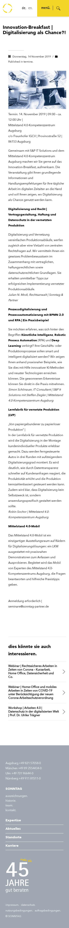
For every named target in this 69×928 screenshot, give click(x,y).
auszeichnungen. (17, 796)
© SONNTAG (13, 916)
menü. (45, 8)
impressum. (12, 905)
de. (24, 8)
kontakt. (11, 810)
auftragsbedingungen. (48, 910)
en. (30, 8)
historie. (11, 800)
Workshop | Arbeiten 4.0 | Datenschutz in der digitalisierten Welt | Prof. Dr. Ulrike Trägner (33, 712)
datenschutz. (28, 905)
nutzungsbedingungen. (19, 910)
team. (9, 805)
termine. (28, 62)
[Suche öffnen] (58, 8)
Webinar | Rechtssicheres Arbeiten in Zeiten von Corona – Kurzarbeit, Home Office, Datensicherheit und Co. (32, 672)
